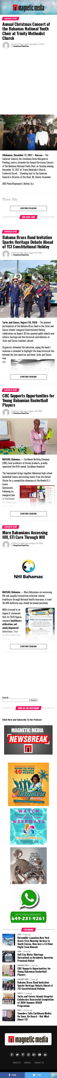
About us (17, 1062)
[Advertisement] (28, 81)
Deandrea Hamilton (21, 46)
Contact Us (39, 1062)
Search (5, 697)
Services (27, 1062)
